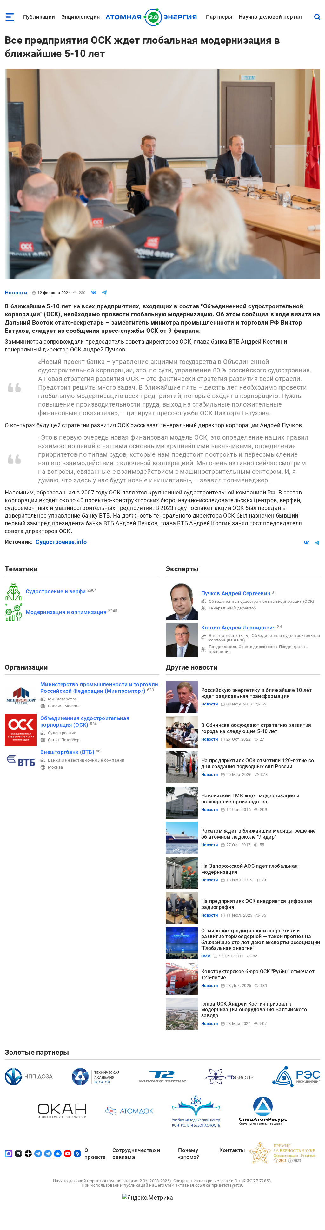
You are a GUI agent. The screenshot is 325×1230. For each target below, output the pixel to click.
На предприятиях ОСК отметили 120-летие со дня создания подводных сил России (257, 763)
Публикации (39, 17)
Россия (55, 706)
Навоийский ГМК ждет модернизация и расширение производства (250, 798)
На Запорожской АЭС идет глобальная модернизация (249, 869)
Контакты (232, 1150)
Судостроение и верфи (56, 591)
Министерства (62, 699)
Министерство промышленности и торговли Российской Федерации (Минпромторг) (99, 687)
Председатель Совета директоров (243, 646)
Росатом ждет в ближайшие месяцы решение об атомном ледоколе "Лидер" (258, 834)
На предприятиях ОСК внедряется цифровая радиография (256, 904)
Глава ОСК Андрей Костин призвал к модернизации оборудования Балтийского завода (254, 1010)
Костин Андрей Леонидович (238, 627)
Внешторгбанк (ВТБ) (229, 635)
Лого (153, 17)
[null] (93, 292)
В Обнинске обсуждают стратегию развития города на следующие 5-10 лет (256, 728)
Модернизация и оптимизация (66, 612)
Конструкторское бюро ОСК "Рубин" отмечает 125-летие (258, 974)
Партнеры (219, 17)
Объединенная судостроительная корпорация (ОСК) (261, 601)
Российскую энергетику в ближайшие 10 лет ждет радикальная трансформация (256, 693)
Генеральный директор (232, 608)
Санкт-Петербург (64, 739)
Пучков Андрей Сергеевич (235, 593)
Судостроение (62, 733)
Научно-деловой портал (270, 17)
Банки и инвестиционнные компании (86, 760)
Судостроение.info (61, 541)
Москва (72, 706)
